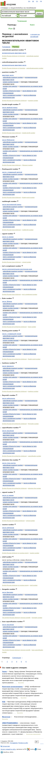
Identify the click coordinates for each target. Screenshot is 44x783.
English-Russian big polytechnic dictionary (14, 100)
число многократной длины (11, 204)
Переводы (11, 25)
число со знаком (8, 237)
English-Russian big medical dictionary (13, 520)
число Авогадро (7, 592)
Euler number (32, 327)
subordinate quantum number (13, 77)
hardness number (33, 391)
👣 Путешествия (5, 746)
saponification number (34, 456)
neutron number (34, 553)
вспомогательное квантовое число (14, 53)
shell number (33, 585)
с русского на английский (35, 35)
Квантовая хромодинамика (12, 686)
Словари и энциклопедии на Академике (18, 8)
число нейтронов (8, 527)
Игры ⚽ (11, 28)
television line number (34, 488)
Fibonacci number (27, 165)
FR (41, 1)
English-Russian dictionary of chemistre (13, 56)
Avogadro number (37, 617)
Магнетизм (6, 717)
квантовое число (8, 75)
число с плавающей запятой (12, 172)
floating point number (34, 359)
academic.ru (8, 3)
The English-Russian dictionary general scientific (16, 617)
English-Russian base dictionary (11, 133)
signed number (26, 262)
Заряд (4, 671)
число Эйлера (7, 301)
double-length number (28, 133)
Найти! (39, 13)
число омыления (8, 431)
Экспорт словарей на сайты (8, 749)
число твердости (8, 366)
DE (33, 1)
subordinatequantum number (34, 68)
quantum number (33, 100)
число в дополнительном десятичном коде (17, 269)
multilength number (27, 230)
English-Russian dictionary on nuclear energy (15, 553)
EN (29, 1)
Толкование (6, 47)
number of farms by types (11, 91)
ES (37, 1)
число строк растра (9, 463)
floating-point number (28, 197)
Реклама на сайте (23, 742)
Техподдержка (14, 742)
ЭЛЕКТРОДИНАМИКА (10, 723)
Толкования (22, 21)
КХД (3, 702)
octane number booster (11, 82)
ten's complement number (29, 294)
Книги (32, 25)
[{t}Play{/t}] (25, 49)
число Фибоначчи (8, 140)
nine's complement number (12, 95)
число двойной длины (9, 107)
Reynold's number (33, 424)
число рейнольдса (8, 398)
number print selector (10, 86)
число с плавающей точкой (11, 334)
